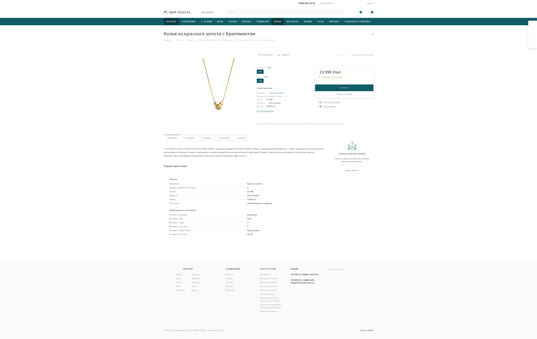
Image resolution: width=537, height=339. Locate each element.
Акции (294, 269)
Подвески (180, 290)
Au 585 (270, 99)
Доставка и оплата (268, 278)
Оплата (241, 138)
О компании (233, 269)
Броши (195, 290)
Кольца (179, 274)
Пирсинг (195, 274)
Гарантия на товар (268, 290)
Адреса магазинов (268, 282)
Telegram (334, 281)
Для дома (196, 278)
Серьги (179, 282)
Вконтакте (327, 281)
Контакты (230, 290)
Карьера (229, 286)
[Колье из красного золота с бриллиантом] (218, 84)
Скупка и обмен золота (305, 274)
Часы (194, 286)
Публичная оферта (268, 311)
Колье (178, 286)
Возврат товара (267, 294)
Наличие (190, 138)
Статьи (229, 278)
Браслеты (196, 282)
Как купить (224, 138)
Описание (172, 138)
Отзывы (206, 138)
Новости (229, 274)
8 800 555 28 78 (307, 3)
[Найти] (340, 12)
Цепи (178, 278)
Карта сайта (366, 330)
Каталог (188, 269)
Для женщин (275, 103)
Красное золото (277, 93)
